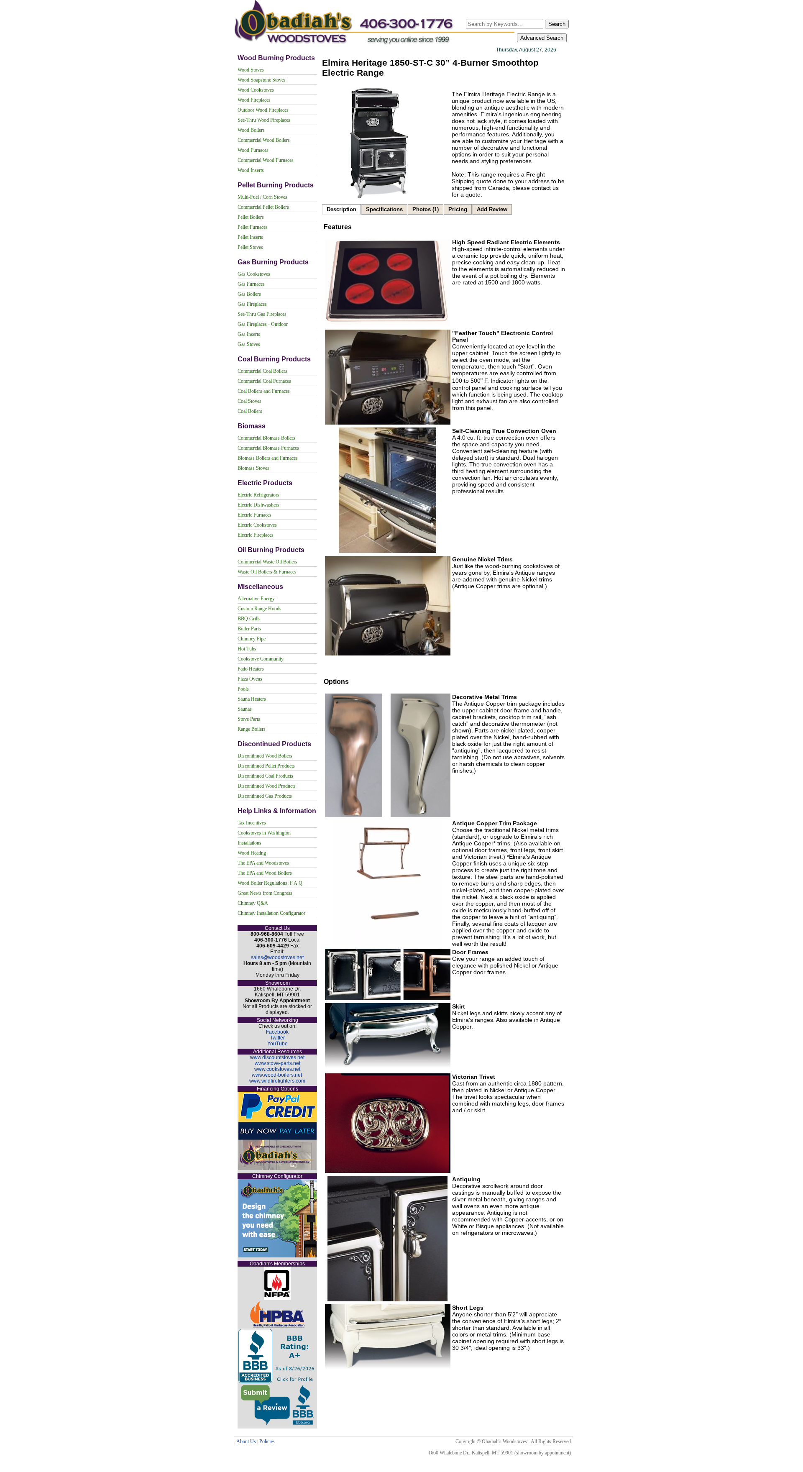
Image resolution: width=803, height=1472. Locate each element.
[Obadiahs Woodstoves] (375, 44)
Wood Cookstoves (256, 90)
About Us (246, 1441)
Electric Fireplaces (256, 535)
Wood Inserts (251, 170)
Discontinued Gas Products (265, 796)
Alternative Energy (256, 599)
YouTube (277, 1044)
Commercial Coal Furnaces (264, 381)
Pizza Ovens (250, 679)
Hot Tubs (247, 649)
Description (341, 209)
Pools (243, 689)
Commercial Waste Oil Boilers (267, 562)
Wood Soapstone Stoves (262, 80)
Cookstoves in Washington (264, 833)
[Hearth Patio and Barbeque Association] (277, 1326)
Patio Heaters (251, 669)
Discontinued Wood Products (267, 786)
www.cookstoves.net (277, 1069)
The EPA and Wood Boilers (265, 873)
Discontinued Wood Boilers (265, 756)
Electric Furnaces (254, 515)
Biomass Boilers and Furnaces (268, 458)
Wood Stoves (251, 70)
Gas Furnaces (251, 284)
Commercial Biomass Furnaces (268, 448)
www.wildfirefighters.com (277, 1081)
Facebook (277, 1032)
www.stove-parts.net (277, 1063)
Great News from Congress (265, 893)
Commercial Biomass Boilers (266, 438)
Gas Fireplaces (252, 304)
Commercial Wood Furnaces (266, 160)
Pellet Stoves (250, 247)
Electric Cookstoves (257, 525)
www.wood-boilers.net (277, 1075)
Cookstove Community (261, 659)
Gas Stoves (249, 344)
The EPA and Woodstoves (263, 863)
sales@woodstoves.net (277, 957)
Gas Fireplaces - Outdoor (263, 324)
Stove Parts (249, 719)
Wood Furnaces (253, 150)
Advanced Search (541, 38)
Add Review (492, 209)
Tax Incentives (252, 823)
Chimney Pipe (252, 639)
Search (556, 24)
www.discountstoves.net (277, 1057)
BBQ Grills (249, 619)
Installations (249, 843)
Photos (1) (425, 209)
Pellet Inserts (250, 237)
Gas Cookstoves (254, 274)
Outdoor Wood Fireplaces (263, 110)
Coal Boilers (250, 411)
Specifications (384, 209)
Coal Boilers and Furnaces (264, 391)
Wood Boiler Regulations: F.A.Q (270, 883)
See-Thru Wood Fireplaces (264, 120)
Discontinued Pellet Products (266, 766)
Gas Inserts (249, 334)
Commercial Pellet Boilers (263, 207)
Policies (267, 1441)
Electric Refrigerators (258, 495)
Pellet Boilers (251, 217)
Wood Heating (252, 853)
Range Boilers (252, 729)
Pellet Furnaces (253, 227)
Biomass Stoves (253, 468)
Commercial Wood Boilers (264, 140)
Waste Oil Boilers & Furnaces (267, 572)
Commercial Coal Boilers (262, 371)
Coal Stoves (249, 401)
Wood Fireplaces (254, 100)
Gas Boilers (249, 294)
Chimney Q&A (253, 903)
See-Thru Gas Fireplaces (262, 314)
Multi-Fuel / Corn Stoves (262, 197)
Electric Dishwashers (258, 505)
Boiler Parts (249, 629)
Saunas (245, 709)
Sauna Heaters (252, 699)
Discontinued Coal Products (265, 776)
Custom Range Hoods (259, 609)
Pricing (457, 209)
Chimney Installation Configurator (271, 913)
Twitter (277, 1038)
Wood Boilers (251, 130)
